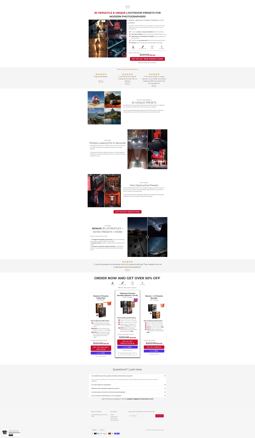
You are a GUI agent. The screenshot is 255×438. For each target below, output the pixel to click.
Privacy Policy (113, 416)
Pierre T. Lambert (152, 429)
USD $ (101, 430)
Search (112, 414)
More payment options (127, 350)
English (94, 430)
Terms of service (114, 420)
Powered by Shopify (160, 429)
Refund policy (113, 418)
